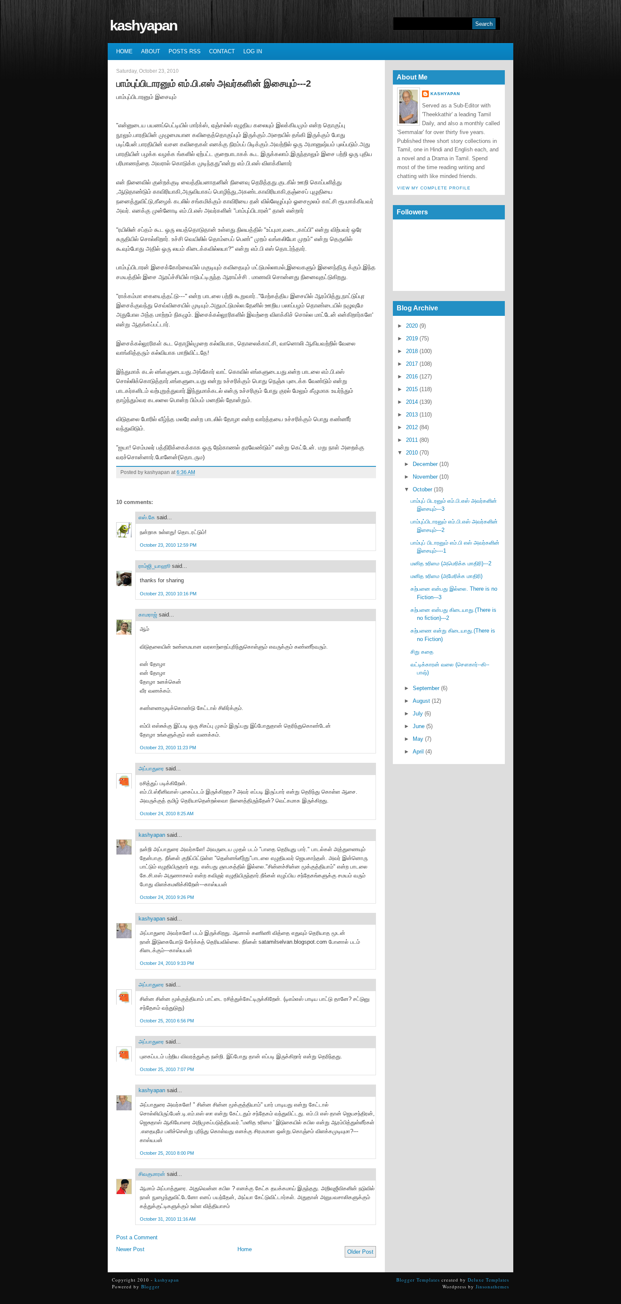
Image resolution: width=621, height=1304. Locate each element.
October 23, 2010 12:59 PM (168, 545)
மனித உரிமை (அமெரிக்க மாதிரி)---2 (451, 563)
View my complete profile (434, 188)
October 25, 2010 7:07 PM (167, 1069)
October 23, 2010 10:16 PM (168, 593)
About (150, 51)
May (418, 739)
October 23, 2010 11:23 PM (168, 747)
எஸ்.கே (147, 517)
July (418, 713)
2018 (412, 351)
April (418, 751)
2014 (412, 402)
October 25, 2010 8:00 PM (167, 1153)
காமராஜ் (148, 614)
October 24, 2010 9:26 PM (167, 897)
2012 (412, 427)
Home (124, 51)
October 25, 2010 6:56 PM (167, 1020)
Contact (222, 51)
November (425, 477)
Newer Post (130, 1249)
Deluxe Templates (488, 1280)
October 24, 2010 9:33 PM (167, 963)
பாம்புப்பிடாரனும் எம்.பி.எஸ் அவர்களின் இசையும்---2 (213, 83)
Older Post (360, 1252)
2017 (412, 364)
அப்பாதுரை (151, 768)
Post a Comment (137, 1237)
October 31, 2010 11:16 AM (168, 1219)
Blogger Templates (418, 1280)
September (426, 688)
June (419, 726)
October (422, 489)
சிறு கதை (422, 652)
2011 (412, 440)
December (425, 464)
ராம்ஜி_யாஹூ (154, 566)
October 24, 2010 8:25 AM (166, 813)
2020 (412, 326)
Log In (252, 51)
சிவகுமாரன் (152, 1174)
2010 (412, 452)
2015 (412, 389)
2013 (412, 414)
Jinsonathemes (492, 1286)
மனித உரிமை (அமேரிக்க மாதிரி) (446, 576)
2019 (412, 338)
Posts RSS (185, 51)
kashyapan (143, 25)
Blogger (150, 1286)
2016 (412, 376)
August (421, 701)
